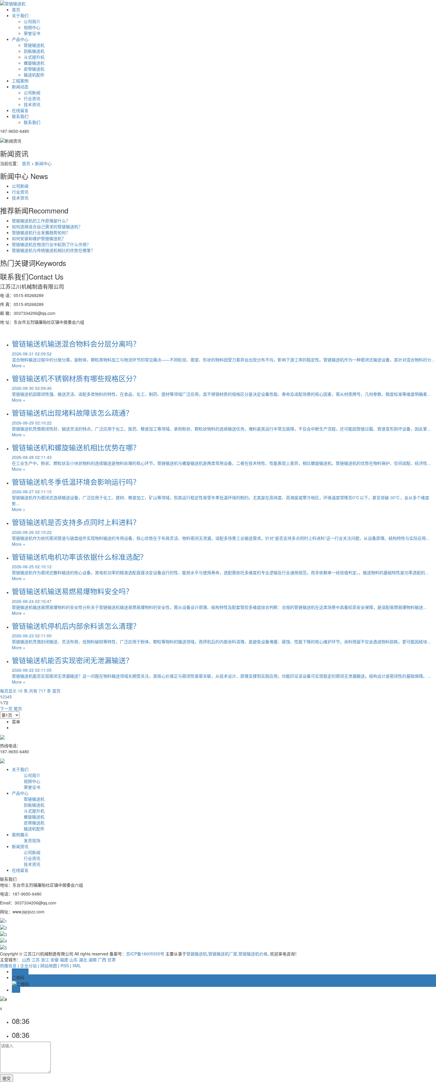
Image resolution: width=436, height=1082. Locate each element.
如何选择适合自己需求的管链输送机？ (47, 226)
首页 (16, 9)
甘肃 (111, 960)
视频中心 (32, 27)
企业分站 (28, 965)
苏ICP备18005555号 (145, 954)
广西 (102, 960)
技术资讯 (32, 104)
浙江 (45, 960)
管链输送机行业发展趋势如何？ (41, 232)
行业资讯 (32, 98)
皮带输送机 (34, 69)
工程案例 (20, 81)
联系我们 (20, 116)
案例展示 (20, 834)
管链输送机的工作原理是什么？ (41, 221)
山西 (26, 960)
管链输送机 (34, 45)
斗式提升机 (34, 57)
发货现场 (32, 840)
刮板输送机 (34, 51)
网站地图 (48, 965)
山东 (73, 960)
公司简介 (32, 21)
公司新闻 (32, 92)
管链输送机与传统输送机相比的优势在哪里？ (53, 250)
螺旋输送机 (34, 63)
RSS (65, 965)
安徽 (54, 960)
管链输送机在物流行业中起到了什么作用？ (51, 244)
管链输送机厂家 (222, 954)
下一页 (6, 708)
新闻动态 (20, 87)
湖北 (83, 960)
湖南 (92, 960)
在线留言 (20, 110)
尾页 (18, 708)
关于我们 (20, 15)
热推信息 (8, 965)
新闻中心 (43, 163)
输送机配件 (34, 75)
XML (76, 965)
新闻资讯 (20, 846)
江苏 (35, 960)
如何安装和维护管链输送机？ (39, 238)
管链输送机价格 (253, 954)
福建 (64, 960)
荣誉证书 (32, 33)
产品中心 (20, 39)
